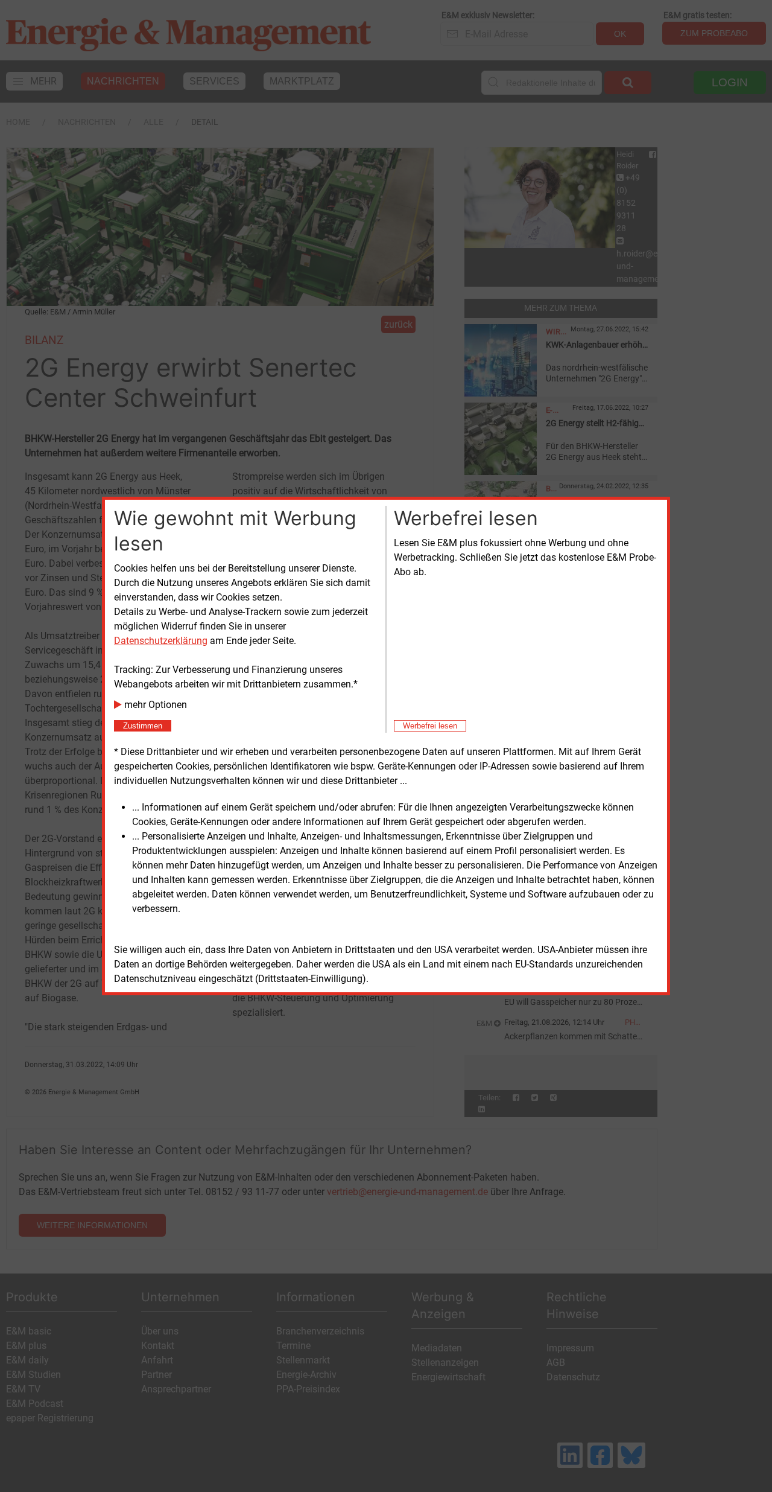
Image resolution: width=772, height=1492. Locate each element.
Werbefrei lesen (430, 725)
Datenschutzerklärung (160, 640)
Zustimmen (142, 725)
